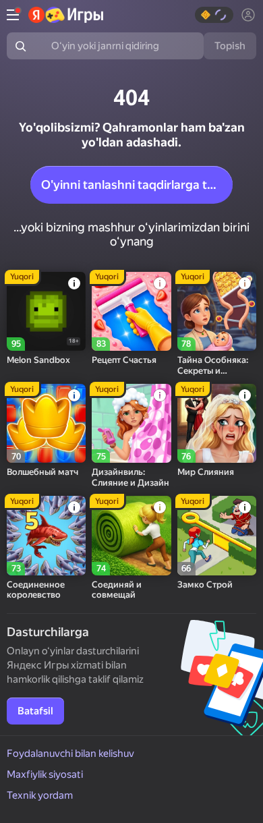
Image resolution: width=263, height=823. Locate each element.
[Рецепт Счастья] (131, 311)
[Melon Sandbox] (46, 311)
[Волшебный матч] (46, 423)
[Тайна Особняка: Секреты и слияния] (216, 311)
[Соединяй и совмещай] (131, 535)
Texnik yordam (40, 795)
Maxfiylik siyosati (45, 774)
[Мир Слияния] (216, 423)
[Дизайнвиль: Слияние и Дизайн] (131, 423)
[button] (214, 15)
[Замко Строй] (216, 535)
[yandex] (66, 15)
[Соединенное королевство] (46, 535)
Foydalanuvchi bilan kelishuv (70, 753)
